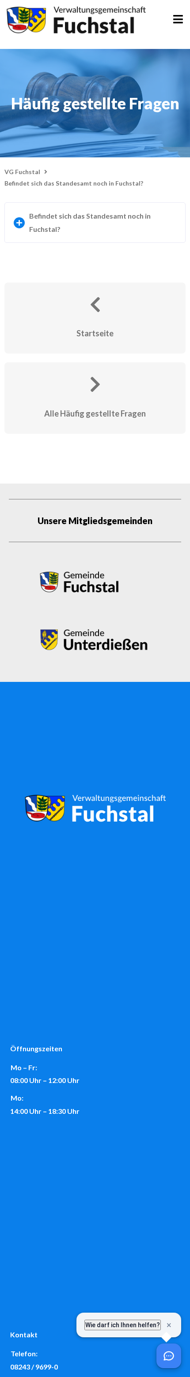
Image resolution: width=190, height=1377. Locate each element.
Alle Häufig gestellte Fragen (95, 413)
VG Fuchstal (22, 171)
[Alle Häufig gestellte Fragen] (95, 384)
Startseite (95, 333)
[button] (95, 222)
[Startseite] (95, 304)
